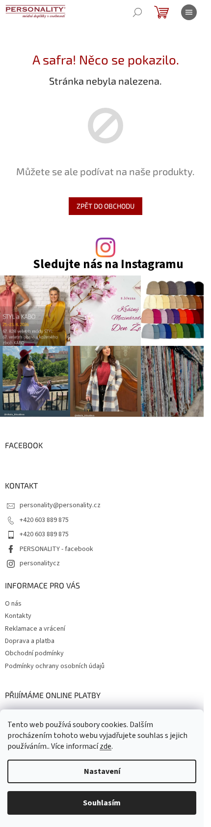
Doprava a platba (29, 641)
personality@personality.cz (60, 505)
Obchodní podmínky (34, 653)
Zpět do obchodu (105, 206)
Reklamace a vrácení (35, 629)
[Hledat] (137, 12)
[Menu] (189, 12)
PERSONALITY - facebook (56, 549)
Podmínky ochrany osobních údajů (55, 666)
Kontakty (18, 616)
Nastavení (102, 771)
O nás (13, 604)
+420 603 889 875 (44, 520)
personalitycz (40, 563)
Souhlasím (102, 802)
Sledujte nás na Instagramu (108, 264)
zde (105, 746)
